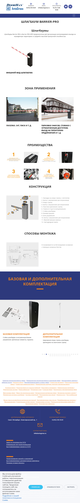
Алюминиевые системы (43, 402)
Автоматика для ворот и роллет (67, 393)
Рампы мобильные (24, 389)
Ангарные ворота (10, 388)
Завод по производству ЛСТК (16, 442)
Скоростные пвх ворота (57, 382)
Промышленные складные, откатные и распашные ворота (53, 384)
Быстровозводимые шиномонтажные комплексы (22, 461)
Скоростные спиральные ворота (25, 384)
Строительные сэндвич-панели (25, 402)
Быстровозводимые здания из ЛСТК (18, 447)
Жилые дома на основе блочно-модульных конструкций (20, 400)
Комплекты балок (18, 382)
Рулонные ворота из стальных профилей (28, 388)
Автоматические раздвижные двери (45, 393)
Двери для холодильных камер (25, 393)
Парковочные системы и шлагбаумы (13, 395)
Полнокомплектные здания (47, 395)
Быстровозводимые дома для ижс (47, 400)
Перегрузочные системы (10, 389)
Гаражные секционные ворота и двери (14, 380)
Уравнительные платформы (66, 388)
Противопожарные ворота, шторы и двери (36, 382)
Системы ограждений (32, 395)
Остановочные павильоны (47, 404)
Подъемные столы (36, 389)
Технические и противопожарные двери (65, 389)
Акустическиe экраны (31, 404)
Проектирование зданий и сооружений (19, 459)
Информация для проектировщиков (18, 444)
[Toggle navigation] (74, 16)
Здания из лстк (61, 395)
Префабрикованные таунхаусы (67, 400)
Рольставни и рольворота (48, 388)
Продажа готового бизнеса (15, 463)
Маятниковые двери (9, 393)
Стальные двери (47, 389)
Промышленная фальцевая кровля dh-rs (63, 402)
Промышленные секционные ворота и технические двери (43, 380)
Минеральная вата (10, 402)
